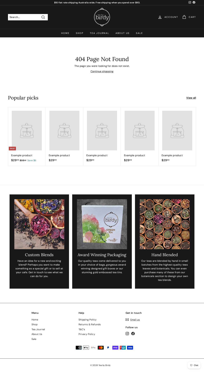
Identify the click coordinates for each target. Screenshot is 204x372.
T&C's (82, 329)
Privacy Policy (87, 334)
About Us (123, 33)
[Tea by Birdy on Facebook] (133, 333)
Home (65, 33)
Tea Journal (99, 33)
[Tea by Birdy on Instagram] (127, 333)
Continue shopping (102, 71)
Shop (80, 33)
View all (191, 97)
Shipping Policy (88, 319)
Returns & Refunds (90, 324)
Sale (139, 33)
